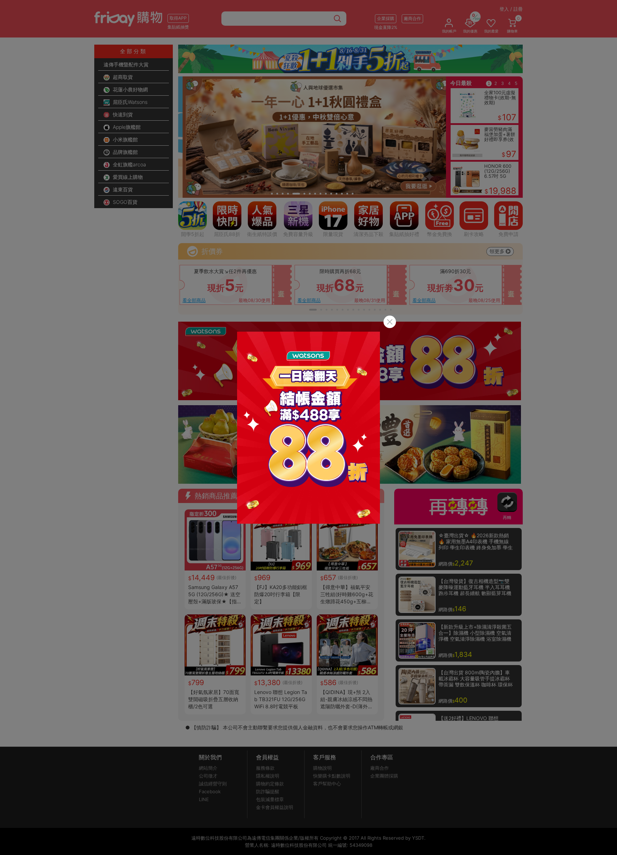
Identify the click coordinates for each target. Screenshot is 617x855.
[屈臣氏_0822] (308, 428)
